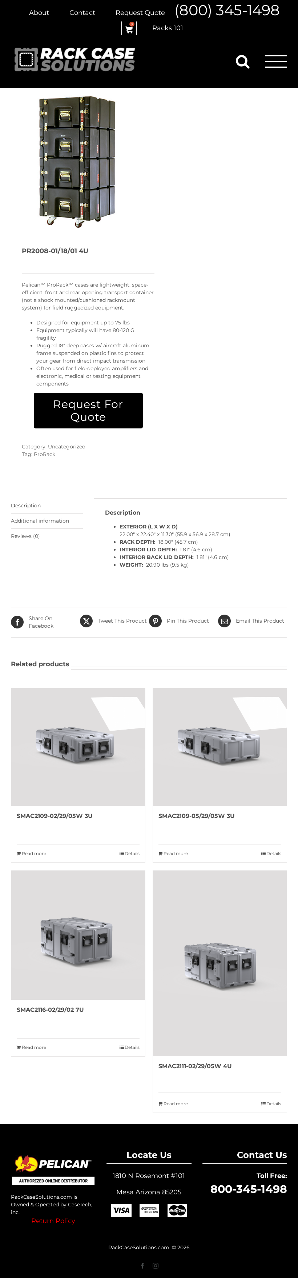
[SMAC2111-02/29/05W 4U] (220, 964)
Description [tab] (26, 505)
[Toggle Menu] (276, 61)
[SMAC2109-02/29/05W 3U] (78, 747)
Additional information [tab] (40, 521)
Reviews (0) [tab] (25, 536)
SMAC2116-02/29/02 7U (50, 1009)
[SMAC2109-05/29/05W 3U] (220, 747)
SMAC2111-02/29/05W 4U (195, 1066)
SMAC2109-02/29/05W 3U (55, 815)
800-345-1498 (248, 1189)
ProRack (44, 454)
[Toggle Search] (242, 61)
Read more (34, 853)
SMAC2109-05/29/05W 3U (196, 815)
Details (132, 853)
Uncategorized (66, 446)
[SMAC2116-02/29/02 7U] (78, 935)
